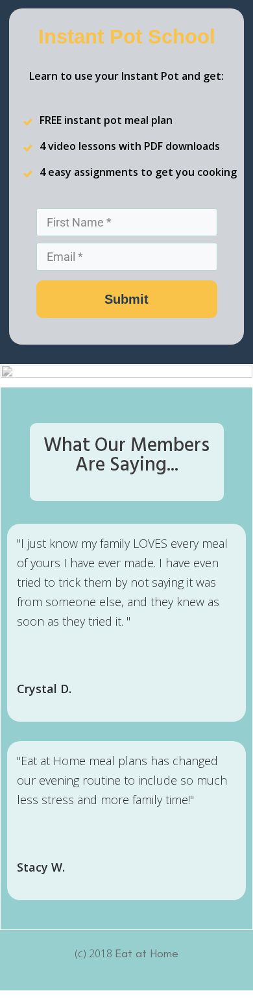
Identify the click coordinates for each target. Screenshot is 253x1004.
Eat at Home (146, 953)
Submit (126, 299)
